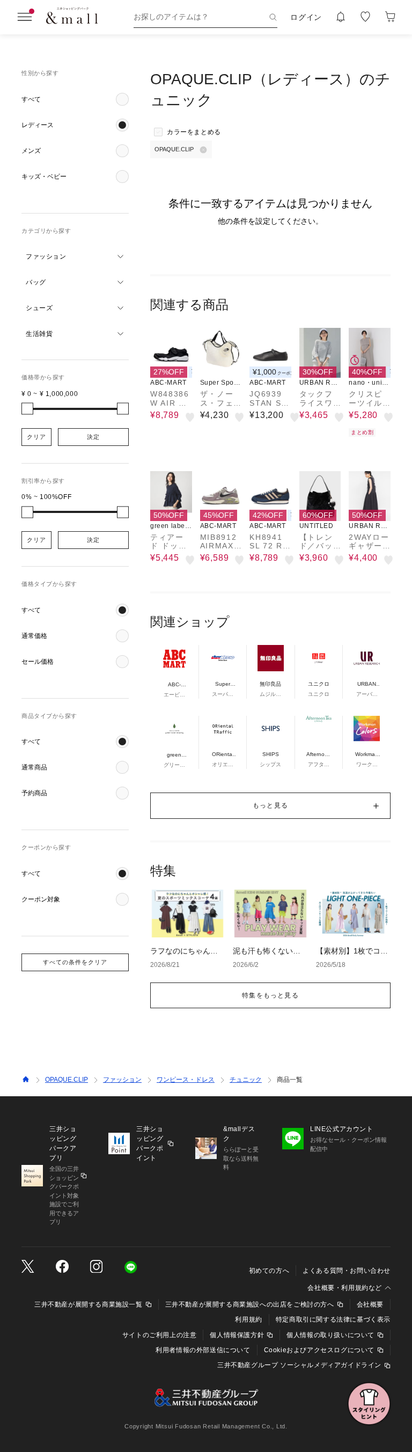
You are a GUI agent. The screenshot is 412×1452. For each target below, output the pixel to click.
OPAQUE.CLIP (66, 1079)
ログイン (306, 17)
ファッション (122, 1079)
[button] (75, 99)
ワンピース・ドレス (186, 1079)
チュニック (246, 1079)
